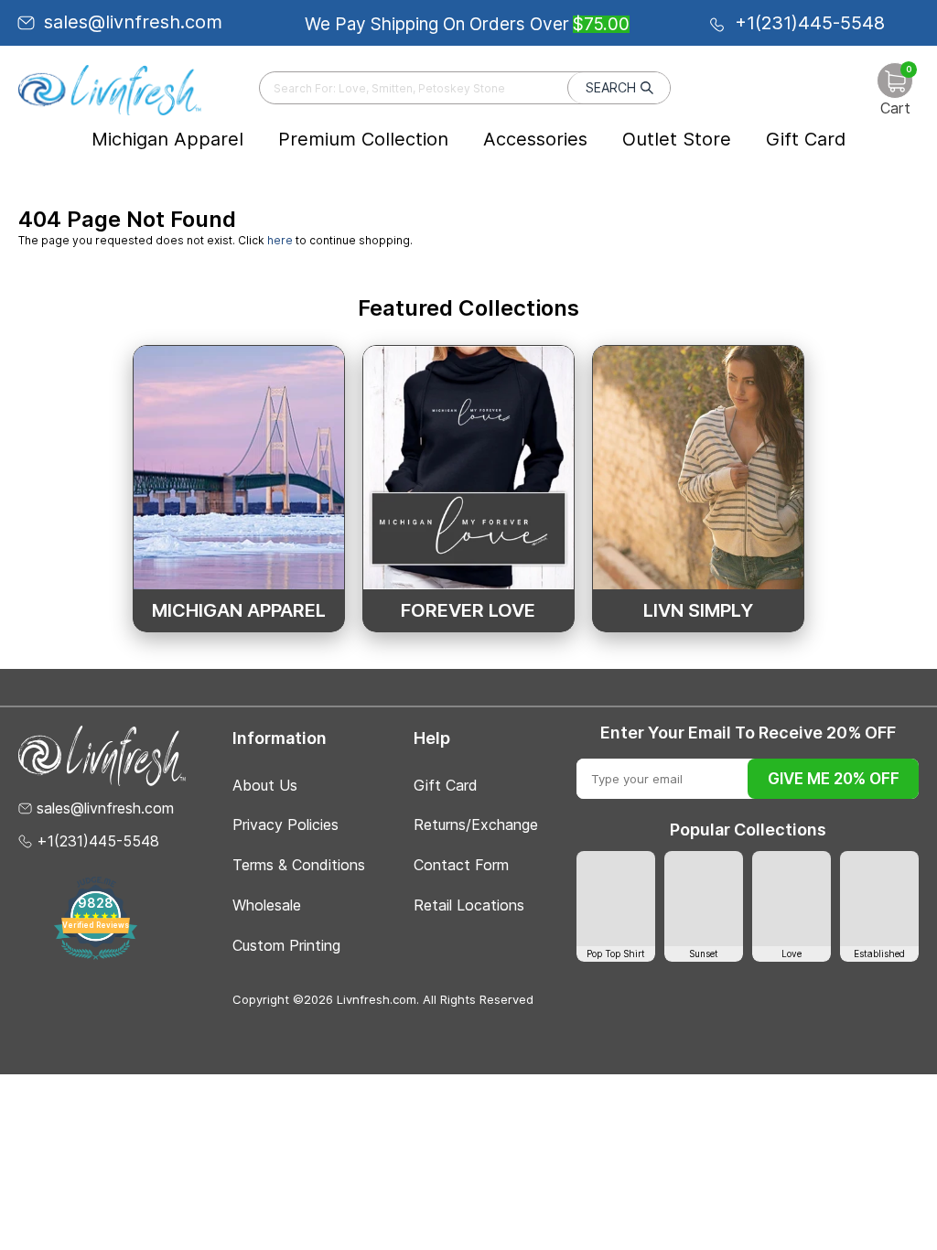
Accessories (535, 139)
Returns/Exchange (476, 824)
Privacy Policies (285, 824)
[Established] (879, 898)
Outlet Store (676, 139)
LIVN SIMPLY (698, 610)
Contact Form (461, 865)
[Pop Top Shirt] (615, 898)
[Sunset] (703, 898)
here (280, 240)
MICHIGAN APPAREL (239, 610)
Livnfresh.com (376, 999)
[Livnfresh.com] (109, 89)
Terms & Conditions (298, 865)
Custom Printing (286, 945)
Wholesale (266, 905)
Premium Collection (363, 139)
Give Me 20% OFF (833, 779)
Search (611, 87)
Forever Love (468, 610)
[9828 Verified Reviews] (95, 956)
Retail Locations (469, 905)
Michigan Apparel (167, 139)
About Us (264, 785)
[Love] (791, 898)
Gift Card (805, 139)
